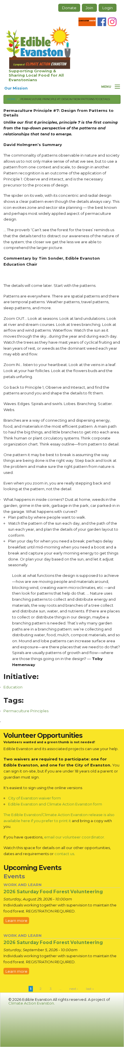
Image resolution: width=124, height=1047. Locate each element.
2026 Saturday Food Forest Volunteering (53, 891)
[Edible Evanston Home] (38, 47)
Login (107, 7)
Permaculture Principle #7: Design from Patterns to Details (65, 99)
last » (90, 989)
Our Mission (16, 88)
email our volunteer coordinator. (74, 837)
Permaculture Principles (25, 711)
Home (11, 99)
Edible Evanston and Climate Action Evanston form (55, 804)
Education (12, 687)
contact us (64, 853)
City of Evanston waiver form (34, 798)
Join (89, 7)
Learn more (16, 920)
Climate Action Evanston (31, 1003)
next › (73, 989)
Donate (69, 7)
